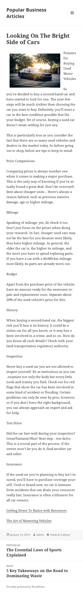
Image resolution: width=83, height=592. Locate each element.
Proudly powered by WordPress (25, 587)
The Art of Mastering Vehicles (29, 521)
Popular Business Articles (26, 12)
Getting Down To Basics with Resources (36, 510)
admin (40, 535)
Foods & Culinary (60, 535)
